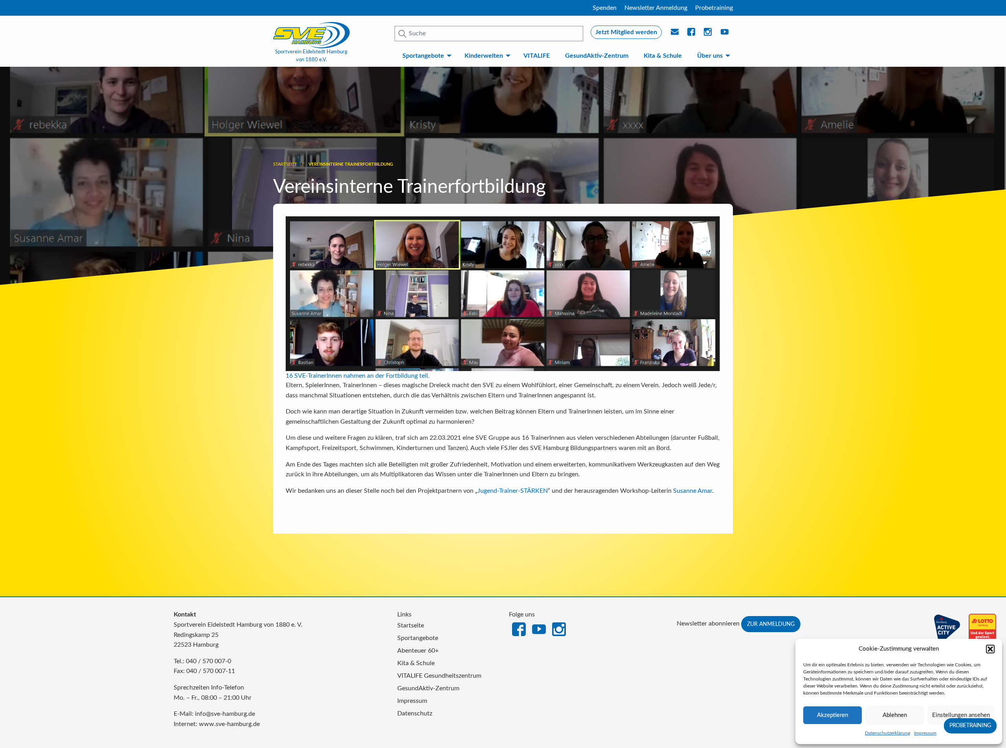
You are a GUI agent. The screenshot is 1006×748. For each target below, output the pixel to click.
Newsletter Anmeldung (655, 8)
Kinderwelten (483, 56)
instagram (708, 34)
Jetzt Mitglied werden (626, 32)
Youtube (725, 34)
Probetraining (714, 8)
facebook (691, 34)
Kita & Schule (663, 56)
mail (675, 34)
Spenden (605, 8)
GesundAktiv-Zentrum (596, 56)
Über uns (710, 56)
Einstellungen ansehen (961, 715)
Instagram (559, 628)
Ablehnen (895, 715)
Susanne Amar (692, 491)
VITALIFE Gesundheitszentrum (439, 676)
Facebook (519, 628)
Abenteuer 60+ (418, 650)
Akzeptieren (832, 715)
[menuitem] (425, 56)
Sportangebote (423, 56)
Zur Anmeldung (771, 624)
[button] (990, 649)
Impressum (925, 733)
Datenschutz (414, 713)
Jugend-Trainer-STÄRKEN (512, 491)
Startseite (285, 164)
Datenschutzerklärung (887, 733)
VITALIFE (536, 56)
